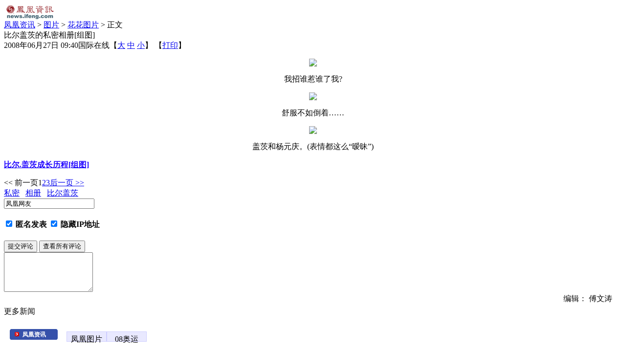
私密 (12, 193)
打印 (170, 45)
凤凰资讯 (19, 25)
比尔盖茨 (62, 193)
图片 (51, 25)
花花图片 (83, 25)
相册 (33, 193)
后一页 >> (67, 182)
